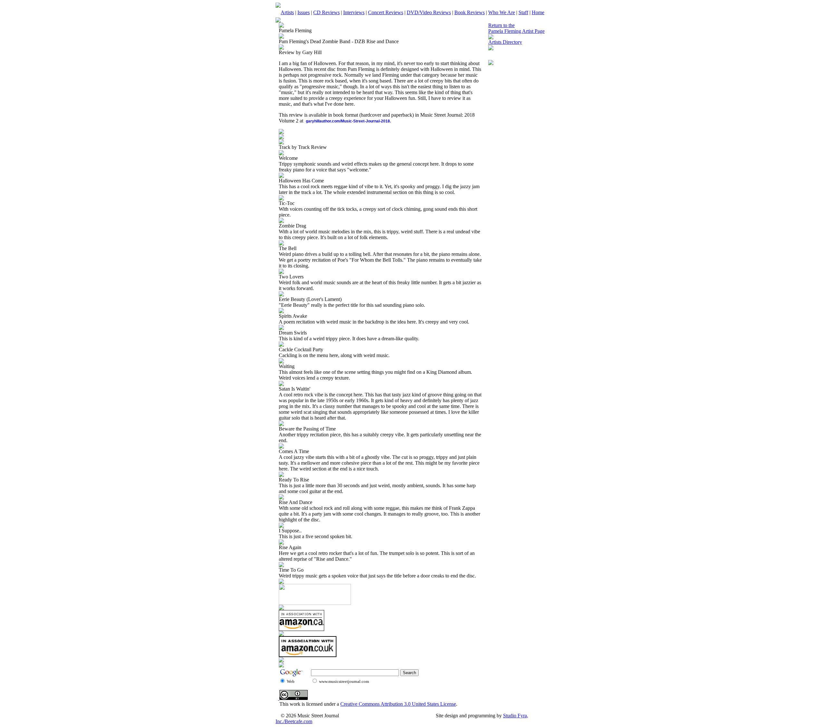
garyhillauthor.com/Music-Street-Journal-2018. (348, 121)
